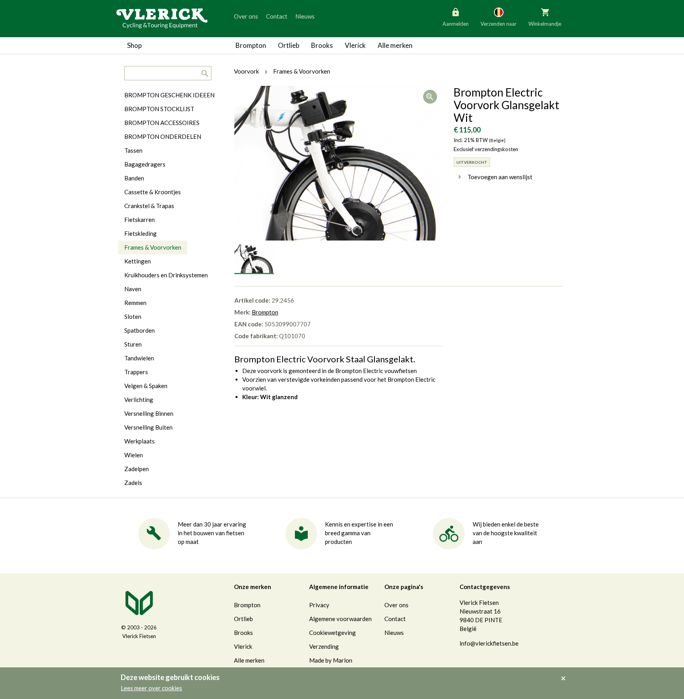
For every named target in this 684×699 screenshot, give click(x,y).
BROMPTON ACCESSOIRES (162, 122)
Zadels (133, 482)
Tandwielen (139, 358)
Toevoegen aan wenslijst (499, 176)
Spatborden (139, 330)
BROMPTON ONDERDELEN (162, 136)
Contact (276, 16)
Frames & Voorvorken (152, 247)
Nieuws (305, 16)
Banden (134, 178)
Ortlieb (288, 45)
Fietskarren (139, 219)
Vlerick (355, 45)
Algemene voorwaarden (340, 618)
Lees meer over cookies (151, 687)
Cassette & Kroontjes (152, 191)
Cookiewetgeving (332, 632)
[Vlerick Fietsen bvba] (161, 17)
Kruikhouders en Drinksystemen (166, 274)
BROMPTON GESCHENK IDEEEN (169, 95)
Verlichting (138, 399)
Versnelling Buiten (148, 427)
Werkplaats (139, 441)
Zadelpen (136, 468)
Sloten (132, 316)
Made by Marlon (330, 660)
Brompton (251, 45)
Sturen (133, 344)
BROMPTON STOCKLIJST (159, 108)
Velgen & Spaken (145, 385)
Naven (132, 288)
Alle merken (395, 45)
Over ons (246, 16)
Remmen (135, 302)
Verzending (324, 646)
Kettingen (137, 261)
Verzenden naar (499, 24)
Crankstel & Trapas (149, 205)
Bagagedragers (144, 164)
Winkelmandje (544, 24)
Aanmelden (456, 24)
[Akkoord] (565, 672)
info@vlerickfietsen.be (489, 643)
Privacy (319, 604)
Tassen (133, 150)
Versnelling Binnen (148, 413)
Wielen (133, 454)
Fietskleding (140, 233)
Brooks (322, 45)
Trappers (136, 371)
